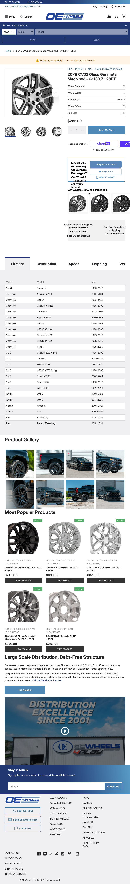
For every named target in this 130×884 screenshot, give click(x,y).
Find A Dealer (25, 689)
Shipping (99, 264)
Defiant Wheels (34, 1)
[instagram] (45, 854)
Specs (74, 264)
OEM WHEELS (57, 808)
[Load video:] (65, 731)
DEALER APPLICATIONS (90, 815)
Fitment (17, 264)
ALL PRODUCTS (58, 797)
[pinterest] (69, 854)
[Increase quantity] (82, 130)
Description (46, 264)
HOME (86, 797)
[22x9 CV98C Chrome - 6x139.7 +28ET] (106, 551)
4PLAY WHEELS (58, 813)
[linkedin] (77, 854)
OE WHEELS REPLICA (61, 803)
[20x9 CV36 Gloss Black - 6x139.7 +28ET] (24, 551)
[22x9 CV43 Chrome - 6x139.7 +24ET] (65, 551)
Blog (95, 6)
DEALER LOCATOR (92, 808)
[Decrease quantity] (71, 130)
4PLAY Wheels (12, 1)
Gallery (104, 6)
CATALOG (88, 822)
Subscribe (113, 786)
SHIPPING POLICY (14, 868)
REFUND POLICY (13, 863)
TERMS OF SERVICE (15, 874)
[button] (109, 16)
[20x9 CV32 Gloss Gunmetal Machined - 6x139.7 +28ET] (24, 619)
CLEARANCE (56, 824)
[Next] (55, 93)
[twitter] (56, 854)
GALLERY (87, 827)
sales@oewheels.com (30, 6)
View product (23, 580)
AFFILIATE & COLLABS (94, 832)
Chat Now (107, 171)
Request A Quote (106, 164)
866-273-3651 (12, 6)
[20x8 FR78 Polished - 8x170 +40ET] (65, 619)
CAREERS (88, 803)
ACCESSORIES (57, 829)
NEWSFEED (56, 834)
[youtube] (62, 854)
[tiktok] (50, 854)
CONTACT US (12, 853)
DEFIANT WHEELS (59, 818)
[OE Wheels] (65, 16)
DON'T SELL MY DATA (91, 845)
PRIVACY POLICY (13, 858)
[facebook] (39, 854)
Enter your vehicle (51, 60)
